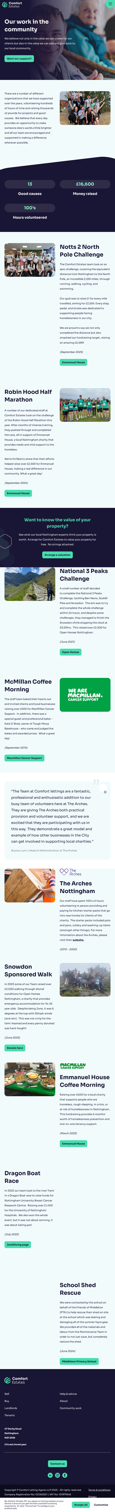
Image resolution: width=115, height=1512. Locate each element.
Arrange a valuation (57, 554)
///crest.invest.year (15, 1451)
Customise (101, 1504)
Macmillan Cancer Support (24, 758)
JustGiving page (18, 1244)
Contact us (57, 1470)
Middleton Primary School (79, 1361)
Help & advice (68, 1400)
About (64, 1408)
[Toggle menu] (110, 4)
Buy (6, 1408)
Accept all (81, 1504)
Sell (6, 1400)
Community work (70, 1415)
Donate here (15, 1048)
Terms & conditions (99, 1497)
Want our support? (19, 58)
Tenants (9, 1422)
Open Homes (70, 652)
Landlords (10, 1415)
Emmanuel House (73, 362)
